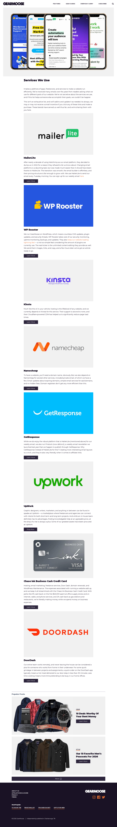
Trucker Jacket (44, 808)
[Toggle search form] (113, 4)
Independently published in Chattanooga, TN (41, 818)
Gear (78, 709)
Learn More (31, 181)
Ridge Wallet (29, 808)
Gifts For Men (59, 808)
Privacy (15, 795)
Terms (14, 797)
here (82, 176)
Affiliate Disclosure (20, 793)
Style (78, 749)
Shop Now (30, 529)
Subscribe (102, 3)
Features (56, 3)
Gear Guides (70, 3)
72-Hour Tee (16, 808)
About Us (15, 791)
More (57, 779)
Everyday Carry (87, 3)
